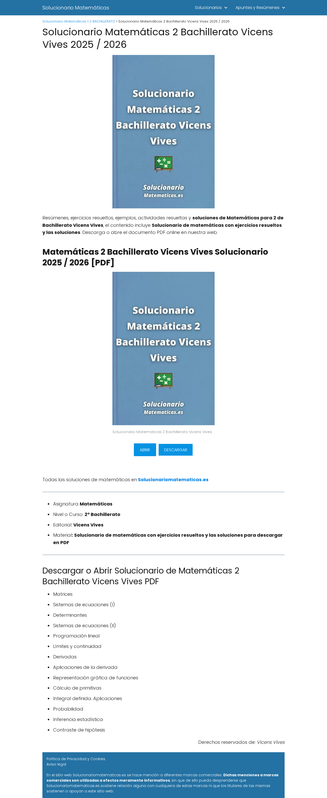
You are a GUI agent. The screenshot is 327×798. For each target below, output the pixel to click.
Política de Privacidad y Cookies (75, 758)
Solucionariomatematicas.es (173, 479)
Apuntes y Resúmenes (257, 7)
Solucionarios (208, 7)
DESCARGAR (175, 450)
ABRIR (145, 450)
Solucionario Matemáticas (75, 7)
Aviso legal (56, 764)
